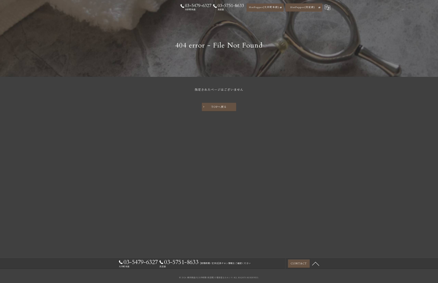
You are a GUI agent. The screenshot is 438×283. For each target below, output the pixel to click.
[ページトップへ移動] (315, 263)
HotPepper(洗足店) (302, 7)
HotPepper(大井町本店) (264, 7)
